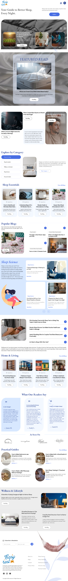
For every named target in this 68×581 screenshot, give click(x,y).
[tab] (11, 157)
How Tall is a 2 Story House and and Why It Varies (42, 377)
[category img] (30, 167)
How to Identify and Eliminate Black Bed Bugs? (9, 206)
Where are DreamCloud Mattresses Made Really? (34, 91)
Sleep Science (31, 264)
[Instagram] (7, 573)
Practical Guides (52, 232)
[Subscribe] (32, 544)
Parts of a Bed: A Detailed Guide (37, 251)
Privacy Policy (31, 565)
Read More (29, 276)
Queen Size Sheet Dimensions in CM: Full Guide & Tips (58, 206)
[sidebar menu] (61, 3)
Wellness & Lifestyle (43, 562)
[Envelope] (10, 573)
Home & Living (41, 565)
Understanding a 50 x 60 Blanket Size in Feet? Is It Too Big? (26, 206)
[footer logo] (9, 559)
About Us (30, 556)
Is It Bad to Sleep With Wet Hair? (39, 342)
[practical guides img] (6, 458)
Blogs (29, 559)
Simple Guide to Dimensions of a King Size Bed (42, 206)
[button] (60, 28)
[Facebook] (4, 573)
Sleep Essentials (33, 232)
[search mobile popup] (64, 3)
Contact (30, 562)
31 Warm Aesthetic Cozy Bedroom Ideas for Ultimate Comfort (59, 377)
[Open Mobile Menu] (4, 3)
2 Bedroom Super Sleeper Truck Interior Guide (26, 377)
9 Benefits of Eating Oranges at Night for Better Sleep (16, 494)
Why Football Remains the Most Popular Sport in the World (24, 34)
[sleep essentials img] (9, 194)
